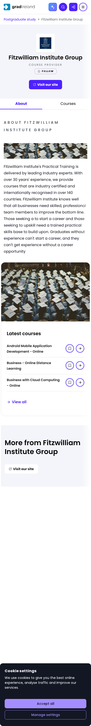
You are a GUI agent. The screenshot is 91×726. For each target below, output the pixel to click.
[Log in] (73, 7)
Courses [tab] (68, 103)
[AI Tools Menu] (53, 7)
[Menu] (83, 7)
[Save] (80, 348)
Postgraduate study (20, 19)
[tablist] (45, 104)
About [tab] (21, 103)
